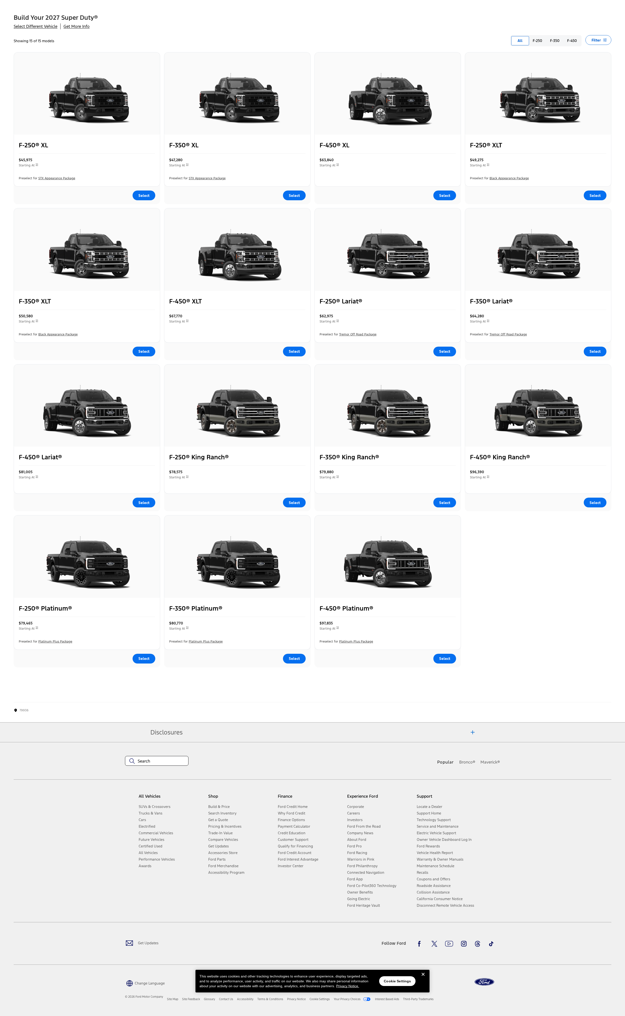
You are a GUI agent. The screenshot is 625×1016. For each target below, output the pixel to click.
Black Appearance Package (509, 178)
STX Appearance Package (56, 178)
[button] (145, 982)
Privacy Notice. (347, 986)
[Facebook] (421, 944)
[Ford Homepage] (484, 982)
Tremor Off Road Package (357, 334)
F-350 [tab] (555, 40)
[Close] (423, 978)
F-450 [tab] (572, 40)
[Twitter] (434, 944)
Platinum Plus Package (55, 642)
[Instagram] (464, 944)
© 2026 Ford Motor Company (144, 996)
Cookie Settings (397, 981)
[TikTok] (491, 944)
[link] (172, 999)
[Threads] (477, 944)
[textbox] (156, 761)
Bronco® (467, 762)
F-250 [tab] (537, 40)
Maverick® (490, 762)
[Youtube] (449, 944)
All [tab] (520, 40)
